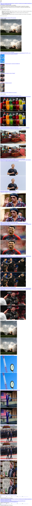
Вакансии (12, 500)
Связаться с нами (8, 500)
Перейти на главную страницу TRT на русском (8, 17)
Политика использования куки (13, 501)
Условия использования (18, 500)
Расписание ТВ (2, 500)
